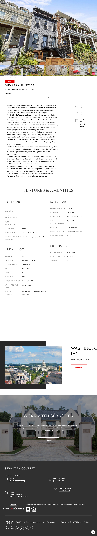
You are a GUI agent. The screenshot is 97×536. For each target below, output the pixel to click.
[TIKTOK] (22, 528)
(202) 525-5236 (64, 491)
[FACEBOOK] (7, 528)
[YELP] (27, 528)
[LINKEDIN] (17, 528)
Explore (78, 367)
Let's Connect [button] (48, 440)
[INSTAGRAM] (12, 528)
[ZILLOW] (32, 528)
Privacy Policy (83, 522)
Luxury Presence (48, 522)
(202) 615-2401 (58, 481)
